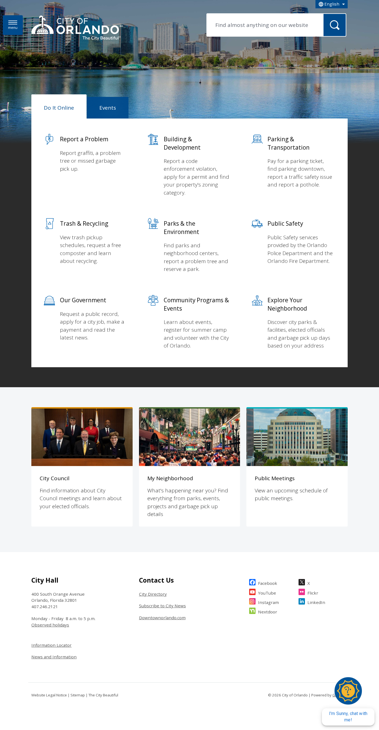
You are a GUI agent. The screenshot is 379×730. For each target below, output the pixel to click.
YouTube (267, 593)
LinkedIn (316, 602)
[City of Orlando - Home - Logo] (77, 28)
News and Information (54, 656)
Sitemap (77, 695)
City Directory (153, 594)
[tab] (59, 106)
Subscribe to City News (162, 605)
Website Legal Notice (49, 695)
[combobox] (331, 4)
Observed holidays (50, 625)
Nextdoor (267, 612)
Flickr (312, 593)
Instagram (268, 602)
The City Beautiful (103, 695)
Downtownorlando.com (162, 617)
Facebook (267, 583)
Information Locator (51, 645)
